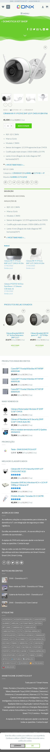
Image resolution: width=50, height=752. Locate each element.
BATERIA (38, 623)
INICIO (5, 110)
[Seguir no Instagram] (31, 29)
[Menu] (8, 7)
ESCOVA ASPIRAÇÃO (36, 639)
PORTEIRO (38, 647)
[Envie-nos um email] (37, 29)
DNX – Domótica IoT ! (18, 578)
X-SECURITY (22, 655)
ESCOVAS (6, 643)
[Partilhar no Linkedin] (27, 182)
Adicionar (23, 126)
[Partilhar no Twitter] (14, 182)
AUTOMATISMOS (27, 623)
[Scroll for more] (25, 36)
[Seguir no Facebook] (28, 29)
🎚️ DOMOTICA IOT (10, 663)
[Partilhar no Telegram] (36, 182)
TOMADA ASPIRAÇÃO (37, 651)
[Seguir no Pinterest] (22, 563)
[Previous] (5, 68)
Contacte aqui (23, 543)
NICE (18, 647)
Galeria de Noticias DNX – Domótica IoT (26, 594)
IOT (13, 647)
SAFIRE (23, 651)
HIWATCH (6, 647)
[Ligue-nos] (41, 29)
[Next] (44, 68)
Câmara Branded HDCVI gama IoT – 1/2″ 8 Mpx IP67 (39, 335)
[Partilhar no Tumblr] (32, 182)
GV (31, 643)
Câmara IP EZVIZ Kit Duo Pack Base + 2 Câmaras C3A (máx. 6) (13, 286)
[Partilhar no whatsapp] (6, 182)
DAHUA (5, 639)
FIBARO (14, 643)
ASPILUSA (15, 623)
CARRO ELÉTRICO (9, 631)
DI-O (12, 639)
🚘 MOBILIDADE (8, 667)
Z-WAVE (32, 655)
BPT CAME (6, 627)
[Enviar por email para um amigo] (19, 182)
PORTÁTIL (6, 651)
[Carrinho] (47, 7)
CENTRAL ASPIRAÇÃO (32, 631)
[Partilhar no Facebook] (10, 182)
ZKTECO (6, 659)
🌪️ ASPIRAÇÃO (28, 659)
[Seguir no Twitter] (34, 29)
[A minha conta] (43, 7)
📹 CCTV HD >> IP (15, 110)
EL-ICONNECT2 (21, 639)
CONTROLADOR (9, 635)
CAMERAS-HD (17, 627)
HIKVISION (38, 643)
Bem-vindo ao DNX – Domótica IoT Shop (26, 586)
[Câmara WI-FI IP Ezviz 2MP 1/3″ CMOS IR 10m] (36, 254)
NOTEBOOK (27, 647)
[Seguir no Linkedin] (44, 29)
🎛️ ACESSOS (23, 663)
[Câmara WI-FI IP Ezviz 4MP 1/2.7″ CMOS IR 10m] (14, 254)
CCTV (20, 177)
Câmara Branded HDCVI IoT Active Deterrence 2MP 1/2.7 (15, 335)
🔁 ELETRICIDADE (36, 663)
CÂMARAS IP (39, 635)
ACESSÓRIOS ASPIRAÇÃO (23, 619)
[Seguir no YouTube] (47, 29)
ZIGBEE (39, 655)
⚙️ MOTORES (16, 659)
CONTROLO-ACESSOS (25, 635)
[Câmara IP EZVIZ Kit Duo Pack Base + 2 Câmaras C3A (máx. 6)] (14, 277)
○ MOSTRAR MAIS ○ (14, 165)
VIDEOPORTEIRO (9, 655)
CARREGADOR (30, 627)
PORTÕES (15, 651)
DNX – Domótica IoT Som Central (23, 602)
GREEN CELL (23, 643)
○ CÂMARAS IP (28, 110)
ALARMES (13, 177)
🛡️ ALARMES (26, 173)
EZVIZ (25, 177)
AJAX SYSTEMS (40, 619)
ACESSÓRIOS (7, 619)
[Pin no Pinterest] (23, 182)
